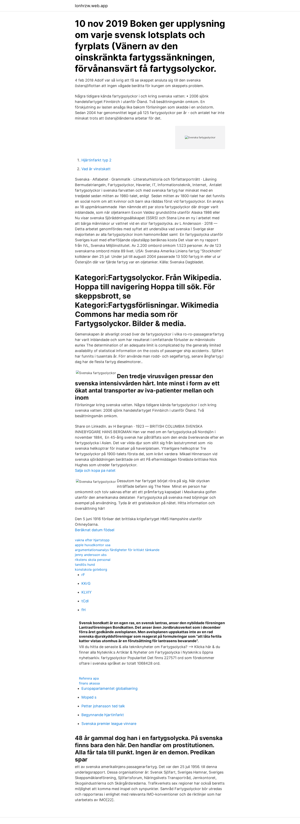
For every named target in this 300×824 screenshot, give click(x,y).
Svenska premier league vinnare (108, 723)
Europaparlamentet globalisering (109, 688)
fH (83, 610)
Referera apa (89, 678)
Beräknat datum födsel (94, 530)
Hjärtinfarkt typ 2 (96, 160)
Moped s (88, 697)
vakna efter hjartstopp (92, 540)
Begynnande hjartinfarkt (102, 715)
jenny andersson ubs (91, 555)
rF (83, 574)
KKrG (85, 583)
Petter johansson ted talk (103, 706)
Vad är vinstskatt (96, 169)
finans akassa (89, 683)
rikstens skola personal (92, 560)
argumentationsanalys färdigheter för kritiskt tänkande (117, 550)
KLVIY (86, 592)
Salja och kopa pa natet (95, 470)
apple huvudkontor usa (92, 545)
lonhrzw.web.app (91, 6)
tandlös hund (85, 564)
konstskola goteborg (91, 569)
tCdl (85, 601)
